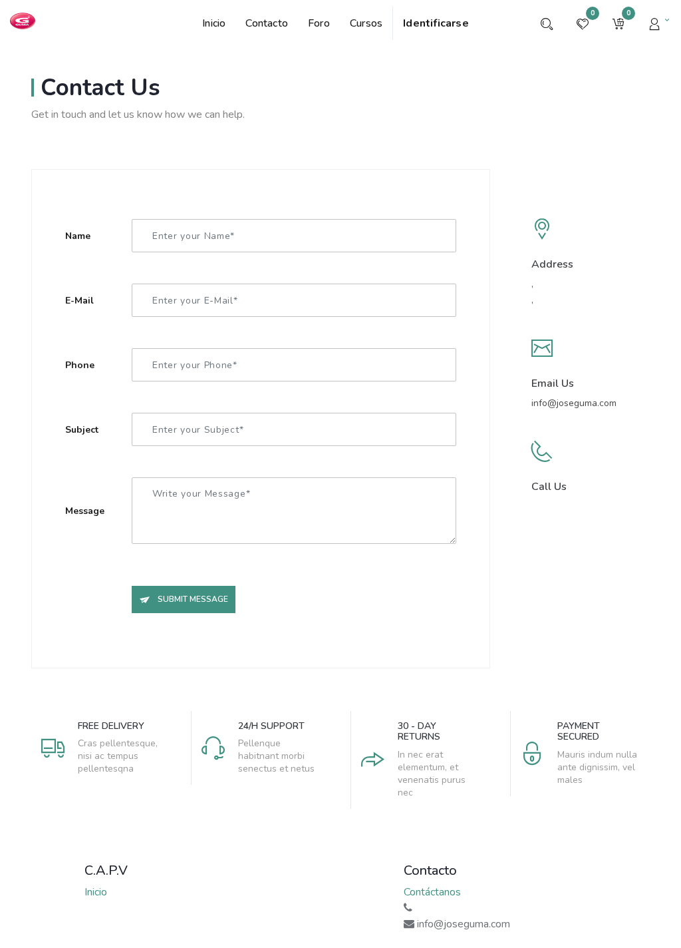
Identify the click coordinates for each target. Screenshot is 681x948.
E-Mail (79, 300)
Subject (81, 429)
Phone (79, 365)
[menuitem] (218, 23)
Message (84, 511)
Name (77, 236)
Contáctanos (432, 892)
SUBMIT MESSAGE (192, 599)
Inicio (95, 892)
